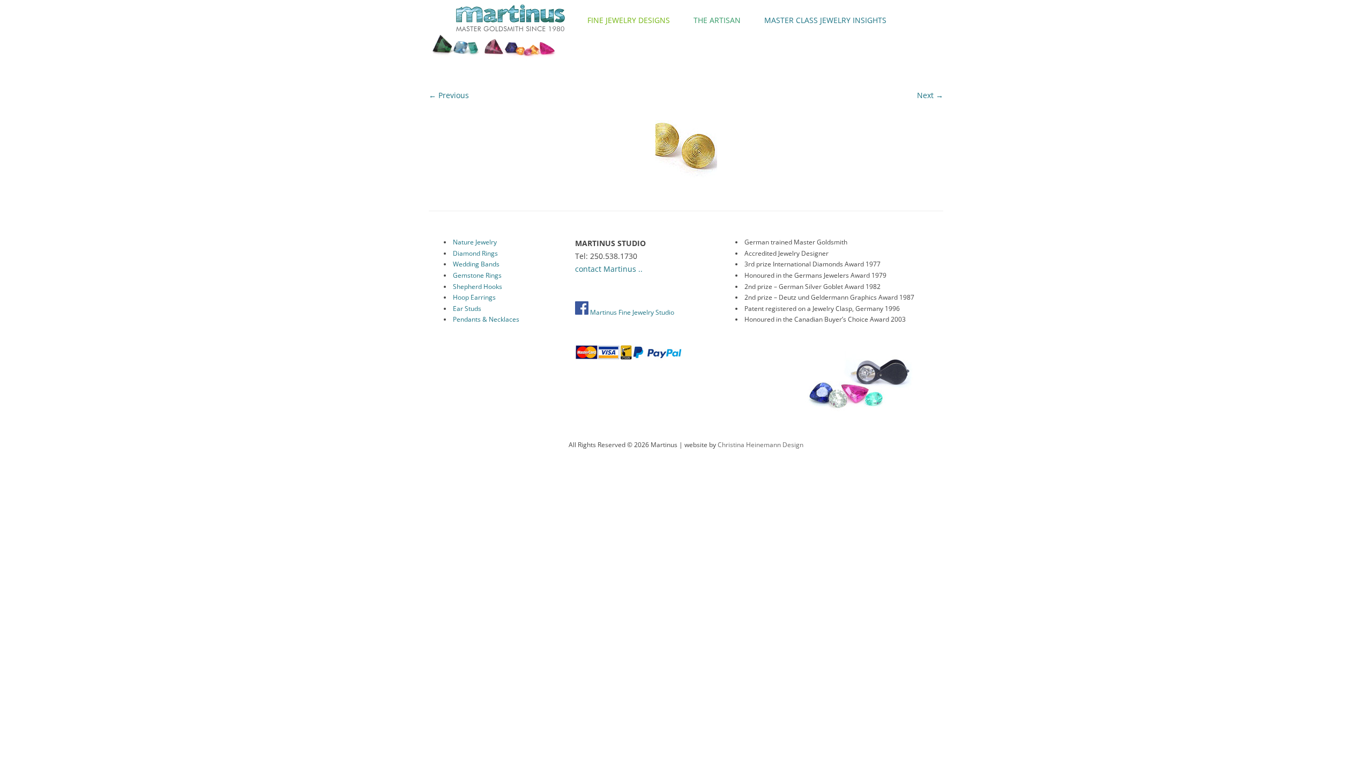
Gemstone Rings (477, 275)
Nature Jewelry (475, 242)
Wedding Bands (476, 264)
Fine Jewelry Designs (628, 20)
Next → (930, 95)
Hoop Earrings (474, 297)
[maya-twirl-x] (686, 146)
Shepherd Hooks (477, 286)
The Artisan (717, 20)
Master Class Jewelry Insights (825, 20)
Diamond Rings (475, 253)
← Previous (449, 95)
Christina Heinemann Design (760, 444)
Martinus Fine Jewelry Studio (631, 312)
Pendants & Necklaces (486, 319)
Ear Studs (467, 308)
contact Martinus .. (609, 269)
